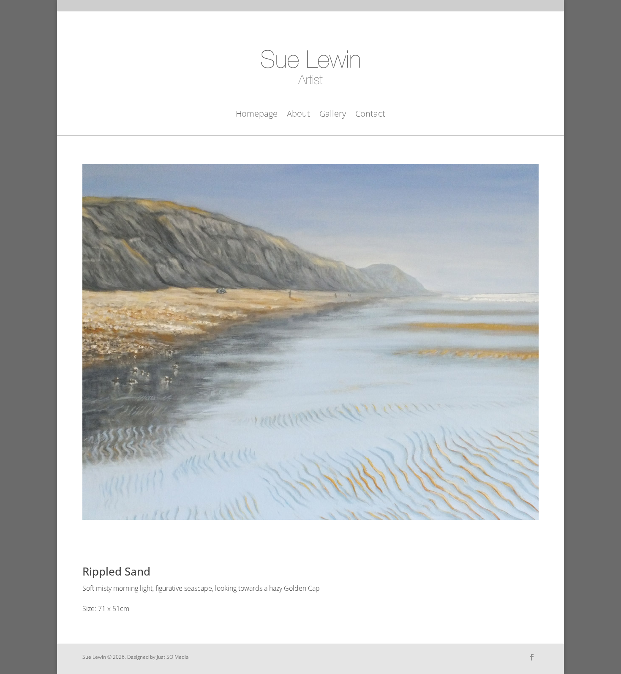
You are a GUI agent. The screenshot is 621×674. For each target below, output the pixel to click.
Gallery (332, 115)
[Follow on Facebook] (532, 657)
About (298, 115)
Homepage (257, 115)
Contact (370, 115)
